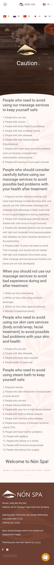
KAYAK (37, 542)
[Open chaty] (46, 557)
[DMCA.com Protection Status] (9, 556)
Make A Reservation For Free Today (27, 470)
